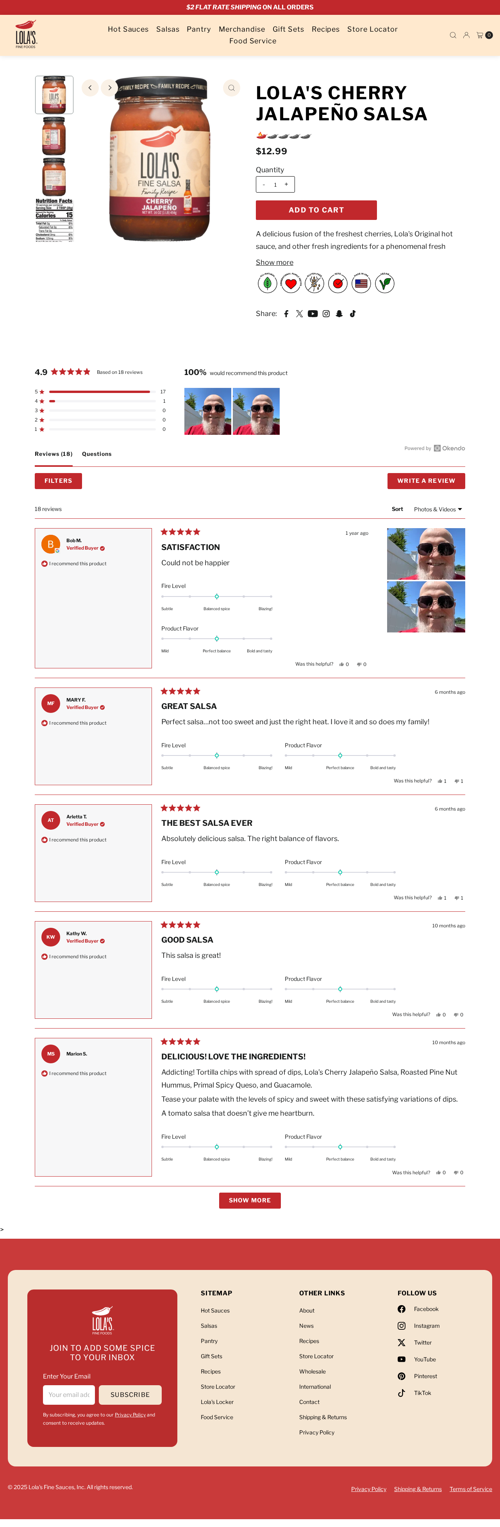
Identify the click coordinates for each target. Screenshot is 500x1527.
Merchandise (242, 29)
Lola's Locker (217, 1401)
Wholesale (312, 1371)
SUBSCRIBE (130, 1394)
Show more (274, 262)
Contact (309, 1401)
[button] (100, 392)
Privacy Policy (130, 1415)
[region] (232, 411)
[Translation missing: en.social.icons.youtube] (313, 313)
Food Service (253, 41)
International (315, 1386)
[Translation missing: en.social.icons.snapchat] (339, 313)
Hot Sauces (128, 29)
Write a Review (431, 483)
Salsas (167, 29)
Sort (397, 508)
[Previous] (90, 87)
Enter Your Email (67, 1376)
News (306, 1325)
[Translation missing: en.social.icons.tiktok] (353, 313)
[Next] (109, 87)
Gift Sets (288, 29)
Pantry (199, 29)
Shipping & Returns (323, 1417)
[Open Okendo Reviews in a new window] (435, 448)
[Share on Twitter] (299, 313)
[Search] (453, 35)
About (306, 1310)
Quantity (270, 170)
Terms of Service (471, 1489)
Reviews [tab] (54, 458)
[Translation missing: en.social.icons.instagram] (326, 313)
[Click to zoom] (231, 87)
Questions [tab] (97, 458)
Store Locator (372, 29)
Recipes (326, 29)
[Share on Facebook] (286, 313)
